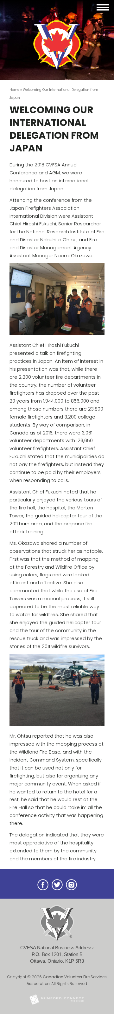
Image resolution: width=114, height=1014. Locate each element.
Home (14, 89)
